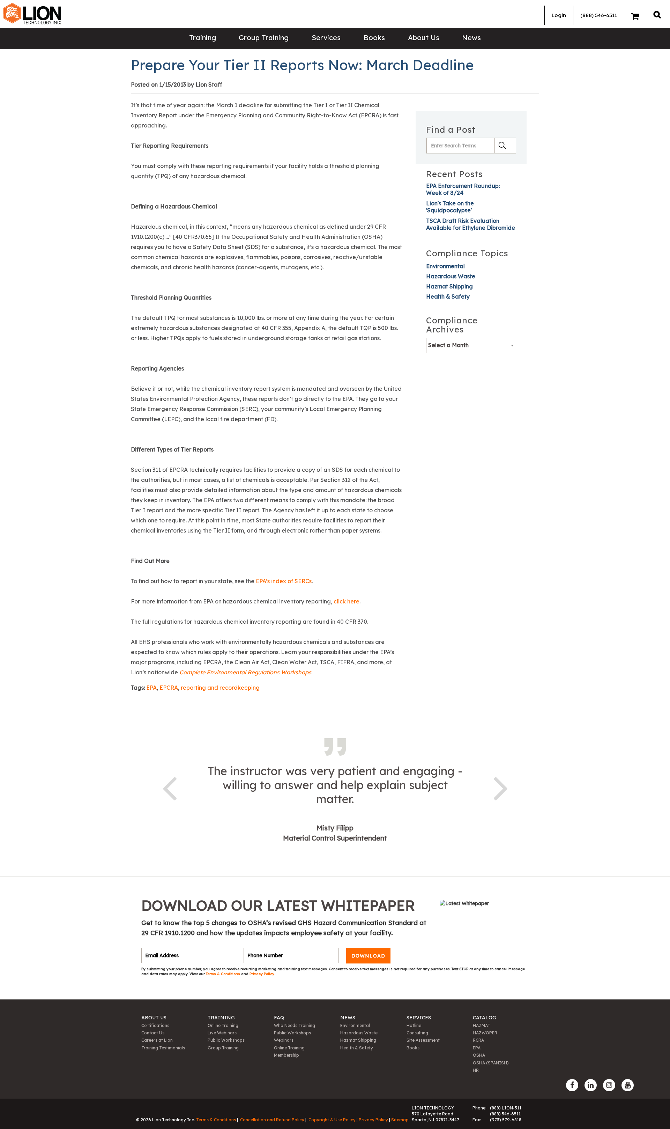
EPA (151, 687)
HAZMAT (481, 1025)
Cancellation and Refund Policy (272, 1119)
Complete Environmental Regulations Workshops (245, 672)
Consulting (417, 1032)
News (471, 37)
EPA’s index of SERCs (284, 581)
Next (500, 787)
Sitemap (400, 1119)
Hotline (414, 1025)
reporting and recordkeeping (220, 687)
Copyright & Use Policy (332, 1119)
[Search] (657, 14)
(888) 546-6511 (598, 15)
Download (368, 955)
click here (346, 601)
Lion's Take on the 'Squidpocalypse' (450, 207)
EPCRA (168, 687)
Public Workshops (226, 1040)
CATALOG (484, 1017)
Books (374, 37)
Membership (286, 1055)
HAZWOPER (485, 1032)
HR (476, 1070)
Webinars (283, 1040)
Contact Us (152, 1032)
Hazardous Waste (450, 276)
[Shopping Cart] (635, 16)
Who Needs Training (294, 1025)
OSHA (479, 1055)
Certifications (155, 1025)
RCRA (478, 1040)
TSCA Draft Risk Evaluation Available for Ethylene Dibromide (470, 224)
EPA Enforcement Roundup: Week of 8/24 (463, 189)
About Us (423, 37)
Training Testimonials (163, 1047)
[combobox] (471, 345)
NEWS (347, 1017)
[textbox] (471, 345)
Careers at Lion (157, 1040)
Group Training (264, 37)
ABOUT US (153, 1017)
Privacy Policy (262, 974)
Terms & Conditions (223, 974)
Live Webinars (222, 1032)
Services (326, 37)
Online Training (223, 1025)
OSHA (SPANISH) (491, 1062)
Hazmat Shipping (449, 286)
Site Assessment (423, 1040)
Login (559, 15)
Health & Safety (448, 296)
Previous (169, 787)
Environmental (445, 266)
